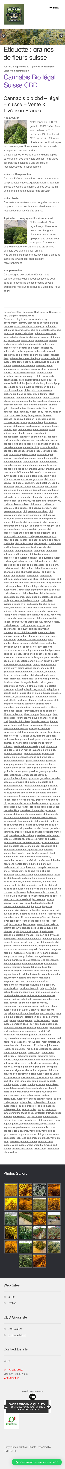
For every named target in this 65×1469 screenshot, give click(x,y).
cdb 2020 (23, 628)
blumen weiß (34, 408)
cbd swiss (47, 611)
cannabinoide (11, 436)
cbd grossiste (50, 522)
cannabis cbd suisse (47, 440)
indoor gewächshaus (32, 895)
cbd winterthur (11, 625)
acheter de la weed (45, 351)
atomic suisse (44, 372)
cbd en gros (10, 500)
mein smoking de (43, 970)
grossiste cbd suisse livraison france (28, 803)
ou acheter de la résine (29, 999)
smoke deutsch (47, 1080)
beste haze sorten (13, 386)
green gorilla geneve (38, 767)
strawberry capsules (33, 1091)
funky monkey (11, 739)
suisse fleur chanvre (45, 1102)
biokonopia (10, 393)
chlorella (51, 643)
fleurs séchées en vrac (16, 728)
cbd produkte (18, 575)
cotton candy (28, 660)
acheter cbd (41, 340)
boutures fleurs (50, 425)
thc (28, 1116)
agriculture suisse (44, 361)
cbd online (26, 568)
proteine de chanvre (40, 1034)
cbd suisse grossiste (37, 596)
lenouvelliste (19, 927)
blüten (33, 411)
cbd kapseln (40, 543)
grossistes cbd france (15, 849)
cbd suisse (46, 586)
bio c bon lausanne (42, 390)
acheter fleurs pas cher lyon (25, 358)
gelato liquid (27, 739)
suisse (37, 1095)
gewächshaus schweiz (26, 746)
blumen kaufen (18, 408)
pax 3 (20, 1009)
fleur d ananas (40, 717)
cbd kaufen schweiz (14, 547)
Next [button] (61, 36)
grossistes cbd (49, 845)
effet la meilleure (18, 699)
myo (17, 981)
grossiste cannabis (50, 778)
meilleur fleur (45, 966)
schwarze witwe (46, 1055)
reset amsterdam (51, 1041)
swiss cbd (51, 1109)
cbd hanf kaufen (18, 539)
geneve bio (41, 739)
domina (54, 678)
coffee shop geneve (33, 653)
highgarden (17, 870)
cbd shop (33, 578)
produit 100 (44, 1031)
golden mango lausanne (29, 749)
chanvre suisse (46, 632)
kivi (17, 910)
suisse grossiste (28, 1105)
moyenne (9, 981)
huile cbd (30, 870)
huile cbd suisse (24, 874)
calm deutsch (40, 429)
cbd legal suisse (23, 550)
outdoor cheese (38, 1002)
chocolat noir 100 (32, 646)
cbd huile (9, 543)
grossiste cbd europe (35, 785)
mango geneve (51, 952)
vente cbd (35, 1130)
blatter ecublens (38, 400)
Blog (18, 311)
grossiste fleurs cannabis (28, 831)
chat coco (51, 635)
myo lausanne (28, 981)
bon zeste (15, 415)
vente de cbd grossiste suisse (33, 1137)
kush (6, 913)
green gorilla (19, 767)
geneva (44, 311)
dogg (46, 678)
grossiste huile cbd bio (21, 835)
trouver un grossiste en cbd (27, 1120)
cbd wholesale (51, 621)
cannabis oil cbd (13, 461)
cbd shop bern (48, 578)
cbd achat (14, 479)
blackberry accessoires (29, 397)
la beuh (14, 913)
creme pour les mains (44, 664)
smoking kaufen (36, 1084)
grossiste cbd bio (13, 785)
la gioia (43, 913)
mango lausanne (44, 956)
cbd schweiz (20, 578)
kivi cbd (24, 910)
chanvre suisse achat (15, 635)
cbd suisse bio (30, 593)
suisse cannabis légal (41, 1098)
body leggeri (44, 411)
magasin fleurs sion (39, 949)
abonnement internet (15, 322)
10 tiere (39, 319)
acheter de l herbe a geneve (18, 351)
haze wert (31, 867)
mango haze (10, 956)
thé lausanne (50, 1116)
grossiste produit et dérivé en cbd (22, 842)
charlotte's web (36, 635)
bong (24, 415)
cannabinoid (40, 433)
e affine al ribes (35, 685)
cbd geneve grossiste (29, 514)
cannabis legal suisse (24, 458)
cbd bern (29, 482)
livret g (31, 942)
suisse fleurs (11, 1105)
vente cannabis (40, 1127)
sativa (7, 1052)
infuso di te (51, 895)
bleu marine (54, 400)
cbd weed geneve (32, 621)
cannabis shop (30, 465)
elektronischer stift (48, 699)
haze (22, 867)
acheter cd (46, 347)
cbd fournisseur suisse (16, 504)
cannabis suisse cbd (15, 468)
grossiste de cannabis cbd (32, 813)
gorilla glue (49, 749)
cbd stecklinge (31, 586)
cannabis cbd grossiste (21, 440)
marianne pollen (12, 963)
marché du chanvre (47, 959)
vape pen (48, 1120)
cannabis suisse (48, 465)
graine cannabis (32, 753)
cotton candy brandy (47, 660)
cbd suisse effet (47, 593)
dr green (48, 682)
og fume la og (38, 991)
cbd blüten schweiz (32, 493)
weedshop (53, 1148)
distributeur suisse (32, 678)
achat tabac (27, 340)
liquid (16, 931)
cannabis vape (35, 468)
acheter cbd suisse (29, 347)
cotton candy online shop (18, 664)
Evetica (12, 1303)
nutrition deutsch (29, 988)
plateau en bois (33, 1016)
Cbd (36, 311)
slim (11, 1080)
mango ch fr (34, 952)
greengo (43, 771)
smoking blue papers (15, 1084)
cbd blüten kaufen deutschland (29, 489)
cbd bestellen (42, 482)
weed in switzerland (22, 1148)
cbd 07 (47, 475)
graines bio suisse (25, 764)
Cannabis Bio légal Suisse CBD (29, 80)
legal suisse (15, 924)
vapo (57, 1120)
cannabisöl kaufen (32, 472)
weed (30, 1144)
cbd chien (32, 497)
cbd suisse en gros (14, 596)
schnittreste (10, 1055)
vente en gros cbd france (23, 1141)
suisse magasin (46, 1105)
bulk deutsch (25, 429)
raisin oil (51, 1038)
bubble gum (10, 429)
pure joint (40, 1038)
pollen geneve (24, 1020)
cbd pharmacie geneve (28, 571)
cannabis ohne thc (48, 458)
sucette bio (27, 1095)
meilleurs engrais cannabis (18, 970)
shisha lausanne (43, 1063)
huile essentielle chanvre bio (42, 892)
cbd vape (44, 614)
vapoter (8, 1127)
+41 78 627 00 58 (13, 1370)
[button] (37, 1462)
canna (29, 433)
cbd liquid (39, 550)
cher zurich (10, 639)
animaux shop (38, 369)
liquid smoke (46, 931)
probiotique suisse (37, 1027)
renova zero (34, 1041)
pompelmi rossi (20, 1023)
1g (45, 319)
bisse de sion (24, 393)
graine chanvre (20, 756)
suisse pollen (29, 1109)
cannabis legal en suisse (22, 454)
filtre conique (31, 714)
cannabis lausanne (14, 450)
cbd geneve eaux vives (35, 511)
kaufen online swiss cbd (17, 906)
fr (20, 735)
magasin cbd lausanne (25, 945)
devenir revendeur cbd (22, 675)
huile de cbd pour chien (24, 885)
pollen (12, 1020)
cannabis (25, 436)
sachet (56, 1048)
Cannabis (28, 311)
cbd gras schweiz (32, 522)
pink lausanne (16, 1016)
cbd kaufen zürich (36, 547)
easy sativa (42, 696)
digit (6, 678)
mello (56, 970)
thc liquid (37, 1116)
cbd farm (36, 500)
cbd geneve (21, 507)
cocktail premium (50, 650)
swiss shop (27, 1112)
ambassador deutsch (23, 365)
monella (45, 974)
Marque (23, 315)
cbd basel (18, 482)
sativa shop (34, 1052)
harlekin (35, 863)
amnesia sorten (12, 369)
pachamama (10, 1006)
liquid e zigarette (29, 931)
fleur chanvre (24, 717)
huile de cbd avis (21, 877)
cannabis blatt (38, 436)
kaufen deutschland (42, 902)
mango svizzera (27, 959)
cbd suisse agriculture (31, 589)
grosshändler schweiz (15, 778)
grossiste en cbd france (36, 828)
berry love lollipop (50, 383)
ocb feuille (50, 988)
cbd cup (43, 497)
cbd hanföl (55, 539)
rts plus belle (19, 1048)
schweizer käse (12, 1063)
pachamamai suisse (28, 1006)
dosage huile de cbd (32, 682)
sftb (30, 1063)
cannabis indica (48, 447)
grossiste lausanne (14, 838)
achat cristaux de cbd (21, 336)
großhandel (16, 774)
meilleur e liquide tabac (24, 966)
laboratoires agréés (35, 917)
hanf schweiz (43, 856)
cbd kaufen (55, 543)
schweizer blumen (50, 1059)
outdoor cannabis (19, 1002)
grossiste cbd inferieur (22, 792)
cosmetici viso (11, 660)
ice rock (8, 895)
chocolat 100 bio (13, 646)
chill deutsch (38, 643)
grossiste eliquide (48, 824)
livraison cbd (42, 934)
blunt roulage (21, 411)
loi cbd (40, 942)
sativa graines (19, 1052)
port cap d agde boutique (43, 1023)
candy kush (18, 433)
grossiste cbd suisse (23, 799)
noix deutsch (47, 984)
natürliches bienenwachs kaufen (21, 984)
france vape (29, 735)
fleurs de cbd (51, 724)
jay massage (38, 899)
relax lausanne (19, 1041)
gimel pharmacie (48, 746)
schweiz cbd (10, 1059)
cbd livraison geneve (26, 557)
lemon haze (29, 924)
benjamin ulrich (30, 383)
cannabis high (31, 447)
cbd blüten (38, 486)
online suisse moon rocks (41, 995)
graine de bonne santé (41, 756)
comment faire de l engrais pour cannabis (37, 657)
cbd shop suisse (13, 586)
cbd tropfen (19, 614)
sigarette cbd (45, 1070)
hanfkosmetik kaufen (49, 860)
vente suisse (19, 1144)
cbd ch (22, 497)
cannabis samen (48, 461)
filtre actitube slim (13, 714)
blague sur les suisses (16, 400)
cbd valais (32, 614)
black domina (40, 393)
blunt (45, 408)
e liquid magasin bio (35, 689)
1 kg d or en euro (24, 319)
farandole (29, 710)
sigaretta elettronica (25, 1070)
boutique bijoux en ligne (27, 418)
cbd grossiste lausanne (37, 532)
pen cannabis (47, 1013)
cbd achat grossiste (32, 479)
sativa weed (48, 1052)
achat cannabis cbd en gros (29, 326)
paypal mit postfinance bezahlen (21, 1013)
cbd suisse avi (52, 589)
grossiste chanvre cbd (32, 810)
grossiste (34, 778)
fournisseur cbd (12, 732)
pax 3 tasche (47, 1009)
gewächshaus (20, 742)
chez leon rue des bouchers (32, 639)
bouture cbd (50, 422)
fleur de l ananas (40, 721)
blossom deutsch (13, 404)
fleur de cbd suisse (19, 721)
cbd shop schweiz (51, 582)
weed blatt (39, 1144)
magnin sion (20, 952)
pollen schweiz (42, 1020)
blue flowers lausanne (35, 404)
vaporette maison (29, 1123)
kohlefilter (35, 910)
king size (36, 906)
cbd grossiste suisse (40, 536)
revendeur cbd (11, 1045)
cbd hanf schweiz (38, 539)
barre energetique (28, 379)
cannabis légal (33, 450)
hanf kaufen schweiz (38, 853)
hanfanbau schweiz (14, 860)
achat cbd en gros (13, 329)
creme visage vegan (28, 667)
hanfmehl (9, 863)
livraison (29, 934)
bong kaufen (35, 415)
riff (34, 1045)
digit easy (15, 678)
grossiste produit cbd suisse (41, 838)
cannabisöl (15, 472)
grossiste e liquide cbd (24, 824)
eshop (19, 710)
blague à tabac (51, 397)
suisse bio (22, 1098)
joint (15, 902)
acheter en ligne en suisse (35, 354)
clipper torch (33, 650)
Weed (31, 315)
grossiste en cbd (13, 828)
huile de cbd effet (31, 881)
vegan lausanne (21, 1127)
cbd (40, 475)
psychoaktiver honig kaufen (19, 1038)
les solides (33, 927)
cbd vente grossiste (24, 618)
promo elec (22, 1034)
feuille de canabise (45, 710)
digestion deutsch (45, 675)
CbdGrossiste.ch (17, 1335)
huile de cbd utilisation (38, 888)
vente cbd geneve (19, 1134)
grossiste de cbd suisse (43, 817)
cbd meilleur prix (43, 561)
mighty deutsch (12, 974)
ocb (42, 988)
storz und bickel (12, 1091)
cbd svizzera (34, 611)
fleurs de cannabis (33, 724)
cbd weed (17, 621)
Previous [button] (4, 36)
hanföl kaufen (22, 863)
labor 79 (19, 917)
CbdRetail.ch (15, 1329)
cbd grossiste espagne (42, 525)
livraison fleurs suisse (29, 938)
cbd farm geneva (51, 500)
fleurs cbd (16, 724)
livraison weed (19, 942)
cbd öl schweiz (12, 568)
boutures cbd (33, 425)
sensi (24, 1063)
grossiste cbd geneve (28, 788)
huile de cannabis (43, 874)
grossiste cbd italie (46, 792)
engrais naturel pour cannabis (31, 707)
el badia (32, 699)
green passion (30, 771)
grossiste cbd (45, 781)
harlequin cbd (11, 867)
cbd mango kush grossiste (18, 561)
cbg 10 (41, 625)
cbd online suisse (43, 568)
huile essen (20, 892)
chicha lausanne (21, 643)
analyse (25, 369)
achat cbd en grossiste (36, 329)
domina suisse (11, 682)
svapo (41, 1109)
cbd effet (54, 497)
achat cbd (51, 326)
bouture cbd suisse (14, 425)
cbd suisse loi (34, 603)
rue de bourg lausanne (39, 1048)
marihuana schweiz (32, 963)
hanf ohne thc (27, 856)
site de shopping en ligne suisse (26, 1073)
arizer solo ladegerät (24, 372)
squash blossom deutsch (17, 1087)
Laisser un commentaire (17, 70)
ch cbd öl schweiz (27, 632)
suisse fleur (26, 1102)
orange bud (10, 999)
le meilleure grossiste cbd (36, 920)
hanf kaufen (18, 853)
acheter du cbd (12, 354)
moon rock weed (41, 977)
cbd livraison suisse (50, 557)
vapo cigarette (11, 1123)
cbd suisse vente (42, 607)
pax (14, 1009)
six (51, 1077)
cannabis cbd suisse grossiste (20, 443)
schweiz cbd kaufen (29, 1059)
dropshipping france (15, 685)
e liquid (19, 689)
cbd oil (12, 564)
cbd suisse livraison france (24, 600)
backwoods (48, 376)
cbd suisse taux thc (21, 607)
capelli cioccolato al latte (23, 475)
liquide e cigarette (13, 934)
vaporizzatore (47, 1123)
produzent (9, 1034)
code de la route (12, 653)
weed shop (40, 1148)
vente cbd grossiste (41, 1134)
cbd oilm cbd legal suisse (30, 564)
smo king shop (23, 1080)
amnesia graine (44, 365)
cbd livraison (21, 554)
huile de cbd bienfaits (44, 877)
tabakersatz (19, 1116)
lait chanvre (53, 917)
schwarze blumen (27, 1055)
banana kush (11, 379)
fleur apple (45, 714)
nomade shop (11, 988)
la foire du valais (28, 913)
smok (35, 1080)
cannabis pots (30, 461)
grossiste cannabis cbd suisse (20, 781)
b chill (37, 376)
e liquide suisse (49, 692)
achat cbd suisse (24, 333)
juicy (27, 902)
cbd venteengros (45, 66)
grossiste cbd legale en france (20, 796)
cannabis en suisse (48, 443)
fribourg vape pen (46, 735)
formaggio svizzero (39, 728)
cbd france (35, 504)
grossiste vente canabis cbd (24, 845)
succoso (14, 1095)
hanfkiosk (31, 860)
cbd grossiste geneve (34, 529)
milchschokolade (31, 974)
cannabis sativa (12, 465)
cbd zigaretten (28, 625)
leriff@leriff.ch (11, 1378)
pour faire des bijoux (15, 1027)
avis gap (27, 376)
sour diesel (52, 1084)
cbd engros (24, 500)
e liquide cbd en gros (28, 692)
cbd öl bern (52, 564)
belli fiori (16, 383)
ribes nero (26, 1045)
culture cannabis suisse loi (29, 671)
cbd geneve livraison (21, 518)
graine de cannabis (14, 760)
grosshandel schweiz (34, 774)
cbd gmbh (16, 522)
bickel (27, 390)
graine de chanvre (35, 760)
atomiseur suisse (13, 376)
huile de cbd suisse (14, 888)
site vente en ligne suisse (35, 1077)
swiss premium (12, 1112)
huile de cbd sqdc (48, 885)
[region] (32, 37)
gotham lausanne (13, 753)
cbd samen (32, 575)
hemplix (42, 867)
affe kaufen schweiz (22, 361)
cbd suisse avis (12, 593)
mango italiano (26, 956)
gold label (9, 749)
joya (21, 902)
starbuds (37, 1087)
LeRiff (11, 1297)
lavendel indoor (12, 920)
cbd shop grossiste (29, 582)
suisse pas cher (12, 1109)
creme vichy (10, 667)
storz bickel (49, 1087)
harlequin (46, 863)
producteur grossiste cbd (22, 1031)
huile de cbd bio (12, 881)
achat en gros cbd (44, 336)
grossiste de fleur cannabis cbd (21, 821)
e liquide (52, 689)
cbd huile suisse (24, 543)
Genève (53, 311)
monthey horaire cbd (19, 977)
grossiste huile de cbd (47, 835)
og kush (51, 991)
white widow (10, 1152)
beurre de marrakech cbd (37, 386)
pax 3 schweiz (31, 1009)
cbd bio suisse (23, 486)
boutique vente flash (32, 422)
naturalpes (43, 981)
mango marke (11, 959)
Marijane (13, 315)
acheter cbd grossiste (29, 344)
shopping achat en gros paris (29, 1066)
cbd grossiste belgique (16, 525)
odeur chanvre (22, 991)
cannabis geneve (13, 447)
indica (16, 895)
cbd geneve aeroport (40, 507)
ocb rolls (8, 991)
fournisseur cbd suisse (34, 732)
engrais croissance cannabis (19, 703)
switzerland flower (44, 1112)
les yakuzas (46, 927)
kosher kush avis (51, 910)
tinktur (7, 1120)
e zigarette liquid (25, 696)
